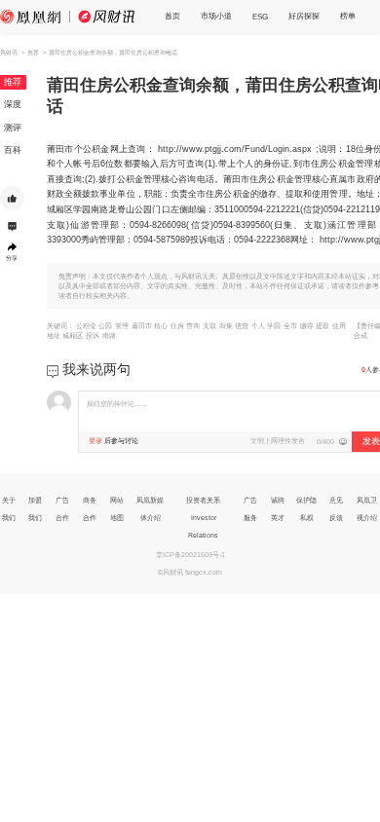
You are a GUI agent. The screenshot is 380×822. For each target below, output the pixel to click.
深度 (12, 104)
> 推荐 (30, 52)
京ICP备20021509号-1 (190, 554)
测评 (12, 127)
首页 (172, 15)
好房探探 (304, 15)
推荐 (12, 82)
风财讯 (9, 52)
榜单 (348, 15)
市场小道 (216, 15)
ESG (260, 16)
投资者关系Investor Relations (203, 518)
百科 (12, 150)
